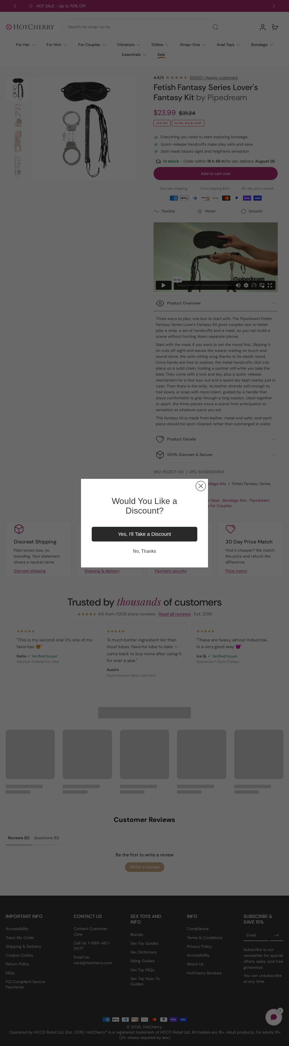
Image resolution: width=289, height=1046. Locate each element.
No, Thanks (144, 551)
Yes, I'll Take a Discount (144, 534)
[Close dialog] (201, 486)
